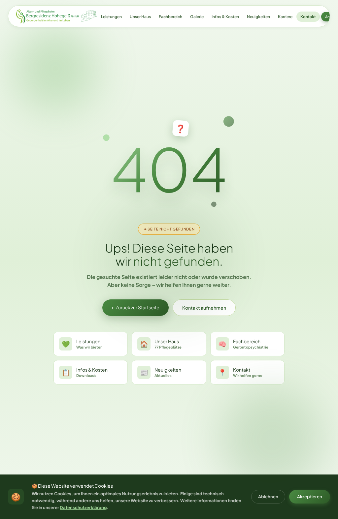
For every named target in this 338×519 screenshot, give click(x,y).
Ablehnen (268, 496)
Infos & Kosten (225, 16)
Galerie (197, 16)
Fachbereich (170, 16)
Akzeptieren (309, 496)
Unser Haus (140, 16)
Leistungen (111, 16)
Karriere (285, 16)
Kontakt (308, 16)
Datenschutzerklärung (83, 507)
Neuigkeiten (258, 16)
